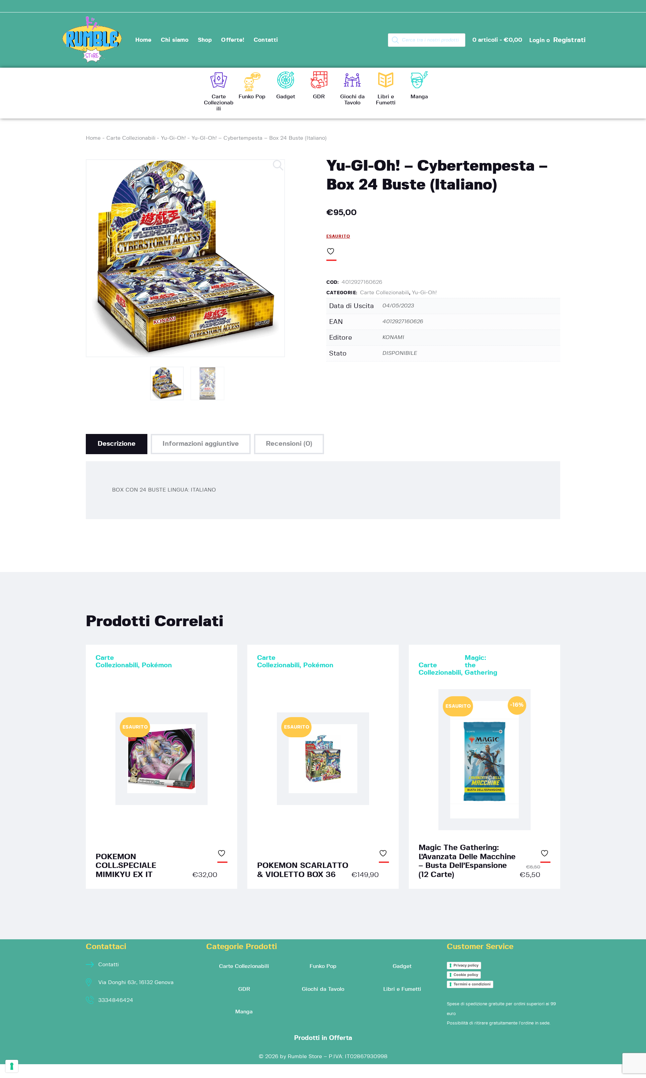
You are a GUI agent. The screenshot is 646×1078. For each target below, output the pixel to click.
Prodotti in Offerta (323, 1038)
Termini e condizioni (472, 984)
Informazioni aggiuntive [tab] (201, 443)
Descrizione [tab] (117, 443)
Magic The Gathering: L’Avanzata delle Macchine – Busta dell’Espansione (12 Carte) (467, 861)
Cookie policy (466, 974)
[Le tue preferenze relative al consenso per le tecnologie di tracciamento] (11, 1066)
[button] (279, 166)
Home (93, 138)
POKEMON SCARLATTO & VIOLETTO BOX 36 (302, 870)
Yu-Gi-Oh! (173, 138)
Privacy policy (466, 965)
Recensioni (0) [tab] (289, 443)
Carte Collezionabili (130, 138)
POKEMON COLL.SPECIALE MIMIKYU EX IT (126, 866)
